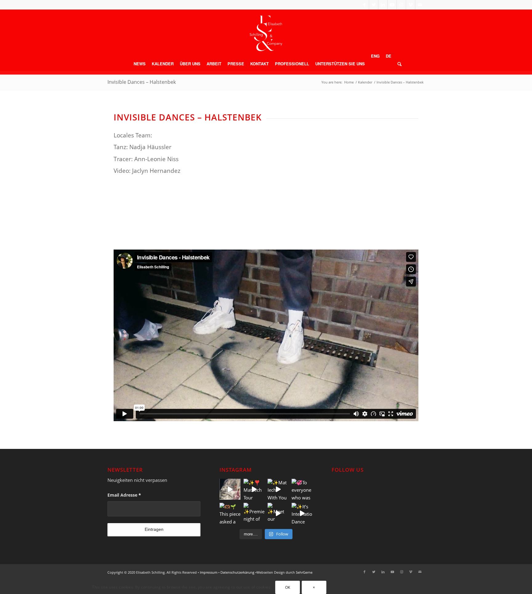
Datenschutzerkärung (237, 572)
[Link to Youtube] (392, 4)
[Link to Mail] (420, 4)
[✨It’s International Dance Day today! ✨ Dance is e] (302, 513)
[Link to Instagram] (401, 4)
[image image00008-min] (229, 219)
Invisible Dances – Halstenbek (141, 82)
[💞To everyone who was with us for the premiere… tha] (302, 489)
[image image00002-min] (152, 219)
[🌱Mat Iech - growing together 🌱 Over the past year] (230, 489)
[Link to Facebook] (364, 4)
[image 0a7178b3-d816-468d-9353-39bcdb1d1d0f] (306, 219)
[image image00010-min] (384, 219)
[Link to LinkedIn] (382, 4)
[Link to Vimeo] (410, 4)
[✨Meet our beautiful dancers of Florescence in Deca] (278, 513)
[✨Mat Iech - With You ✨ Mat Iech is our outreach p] (278, 489)
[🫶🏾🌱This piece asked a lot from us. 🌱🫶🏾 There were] (230, 513)
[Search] (397, 63)
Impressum (208, 572)
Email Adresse (124, 495)
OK (287, 587)
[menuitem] (140, 63)
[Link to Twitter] (373, 4)
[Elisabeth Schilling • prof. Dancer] (266, 33)
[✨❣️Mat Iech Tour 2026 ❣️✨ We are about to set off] (254, 489)
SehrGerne (304, 572)
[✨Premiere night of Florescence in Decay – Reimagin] (254, 513)
